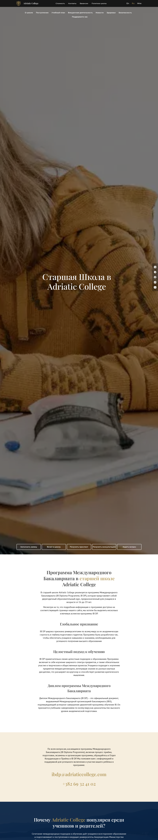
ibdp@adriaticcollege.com (79, 774)
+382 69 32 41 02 (79, 784)
